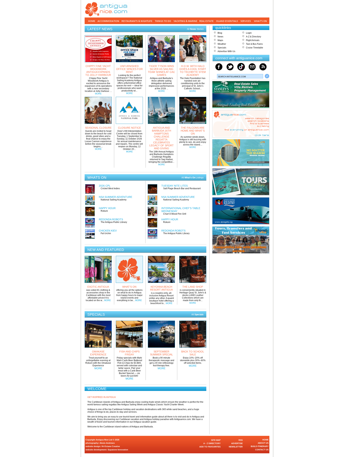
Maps (220, 40)
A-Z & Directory (253, 36)
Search (267, 76)
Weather (222, 44)
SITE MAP (216, 440)
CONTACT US (261, 450)
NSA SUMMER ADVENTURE (115, 196)
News (220, 36)
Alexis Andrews (107, 443)
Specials (222, 47)
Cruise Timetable (254, 47)
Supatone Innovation (118, 450)
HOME (265, 440)
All (197, 314)
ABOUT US (263, 443)
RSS (241, 440)
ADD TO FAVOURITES (210, 447)
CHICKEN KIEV (108, 230)
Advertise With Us (226, 51)
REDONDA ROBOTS (111, 219)
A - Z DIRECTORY (212, 443)
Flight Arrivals (252, 40)
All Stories (195, 29)
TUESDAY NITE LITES (174, 185)
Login (249, 33)
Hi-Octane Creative (111, 446)
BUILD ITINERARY (259, 446)
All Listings (192, 177)
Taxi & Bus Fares (254, 44)
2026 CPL (104, 185)
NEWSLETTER (236, 447)
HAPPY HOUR (107, 208)
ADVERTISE (237, 443)
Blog (220, 33)
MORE (98, 93)
